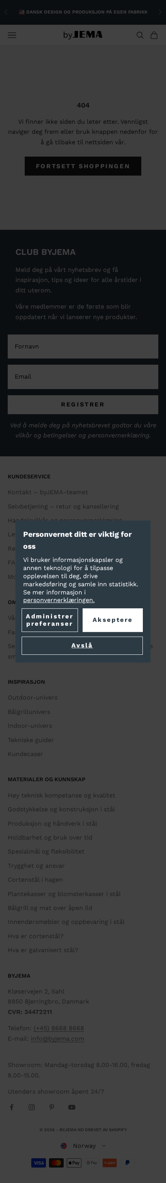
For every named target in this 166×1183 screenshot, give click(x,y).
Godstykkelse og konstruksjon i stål (61, 809)
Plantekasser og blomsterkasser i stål (64, 894)
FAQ (14, 562)
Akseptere (113, 620)
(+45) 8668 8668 (59, 1028)
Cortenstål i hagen (35, 879)
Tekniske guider (31, 740)
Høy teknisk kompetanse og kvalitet (61, 795)
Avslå (82, 645)
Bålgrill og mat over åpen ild (50, 908)
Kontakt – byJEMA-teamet (48, 492)
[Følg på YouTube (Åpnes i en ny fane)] (72, 1107)
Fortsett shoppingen (83, 166)
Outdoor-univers (33, 697)
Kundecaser (25, 754)
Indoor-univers (30, 725)
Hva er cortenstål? (36, 936)
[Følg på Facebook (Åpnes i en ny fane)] (11, 1107)
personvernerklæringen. (59, 600)
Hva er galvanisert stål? (43, 950)
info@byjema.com (57, 1038)
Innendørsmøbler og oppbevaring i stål (66, 921)
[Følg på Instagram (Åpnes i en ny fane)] (32, 1107)
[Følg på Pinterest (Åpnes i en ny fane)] (52, 1107)
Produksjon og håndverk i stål (52, 823)
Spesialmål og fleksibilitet (46, 851)
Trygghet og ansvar (36, 865)
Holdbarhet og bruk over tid (50, 837)
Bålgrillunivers (29, 711)
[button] (83, 1146)
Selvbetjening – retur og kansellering (63, 506)
